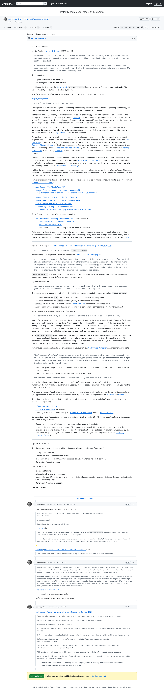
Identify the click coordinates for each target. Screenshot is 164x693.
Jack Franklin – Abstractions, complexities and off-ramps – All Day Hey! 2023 (63, 612)
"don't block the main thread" (89, 160)
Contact (91, 687)
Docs (85, 687)
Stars (35, 27)
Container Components (45, 409)
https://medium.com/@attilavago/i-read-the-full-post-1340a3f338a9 (83, 246)
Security (65, 687)
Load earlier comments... (85, 498)
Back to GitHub (62, 4)
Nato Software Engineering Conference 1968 (54, 218)
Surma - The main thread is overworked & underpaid (57, 190)
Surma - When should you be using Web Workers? (56, 197)
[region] (82, 267)
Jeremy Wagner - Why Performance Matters (54, 206)
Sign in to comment (99, 676)
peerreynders (15, 19)
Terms (52, 687)
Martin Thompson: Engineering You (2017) (57, 221)
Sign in (149, 4)
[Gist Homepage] (8, 3)
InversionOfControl (52, 51)
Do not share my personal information (119, 687)
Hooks (121, 395)
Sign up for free (37, 676)
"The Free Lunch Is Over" (42, 182)
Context (110, 395)
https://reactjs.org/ (40, 99)
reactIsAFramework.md (36, 19)
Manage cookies (101, 687)
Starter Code (62, 87)
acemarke (39, 528)
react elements (79, 304)
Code (9, 27)
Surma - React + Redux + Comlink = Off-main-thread (57, 200)
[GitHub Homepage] (34, 687)
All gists (51, 4)
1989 (127, 237)
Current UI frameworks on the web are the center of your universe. (69, 193)
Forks (48, 27)
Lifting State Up (42, 406)
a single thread (59, 132)
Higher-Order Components (81, 412)
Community (78, 687)
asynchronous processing (67, 165)
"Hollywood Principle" (97, 348)
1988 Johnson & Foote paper (88, 255)
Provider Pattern (106, 412)
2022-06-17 (60, 590)
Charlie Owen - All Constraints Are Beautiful (53, 203)
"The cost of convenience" (45, 590)
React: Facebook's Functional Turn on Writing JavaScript (65, 549)
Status (72, 687)
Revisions (21, 27)
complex (76, 117)
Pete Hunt (39, 549)
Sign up (158, 4)
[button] (142, 27)
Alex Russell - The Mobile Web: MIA (50, 187)
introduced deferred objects (67, 148)
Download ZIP (154, 27)
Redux (54, 406)
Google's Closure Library (42, 145)
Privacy (58, 687)
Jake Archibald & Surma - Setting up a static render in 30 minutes (63, 210)
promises (58, 150)
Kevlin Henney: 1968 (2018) (50, 224)
